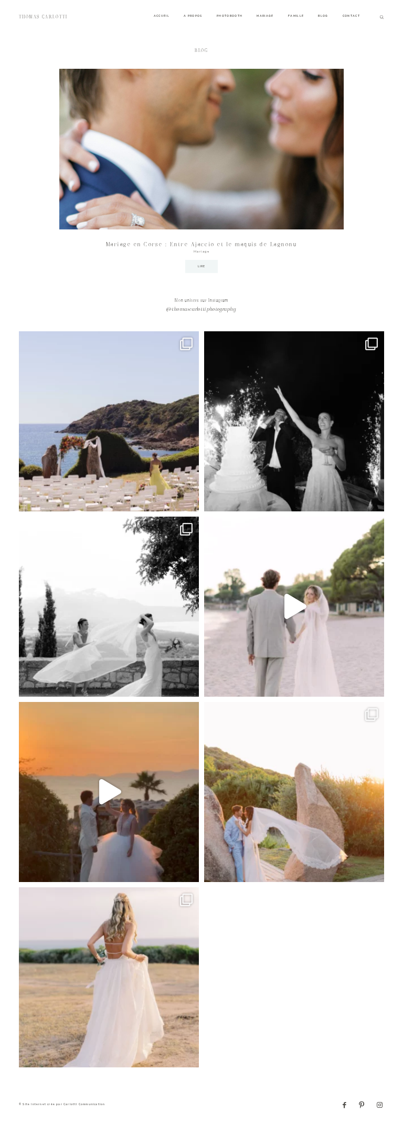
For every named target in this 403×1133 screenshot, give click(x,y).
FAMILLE (296, 16)
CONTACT (351, 16)
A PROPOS (193, 16)
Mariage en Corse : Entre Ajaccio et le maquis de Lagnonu (201, 244)
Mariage (202, 251)
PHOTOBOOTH (230, 16)
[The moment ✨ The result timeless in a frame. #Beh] (294, 607)
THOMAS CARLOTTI (43, 17)
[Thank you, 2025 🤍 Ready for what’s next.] (294, 792)
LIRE (202, 266)
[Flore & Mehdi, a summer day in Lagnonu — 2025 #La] (109, 792)
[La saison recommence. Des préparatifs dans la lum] (294, 421)
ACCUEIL (161, 16)
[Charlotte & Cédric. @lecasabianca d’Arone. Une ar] (109, 421)
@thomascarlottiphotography (201, 309)
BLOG (323, 16)
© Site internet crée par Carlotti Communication (62, 1104)
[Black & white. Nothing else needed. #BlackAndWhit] (109, 607)
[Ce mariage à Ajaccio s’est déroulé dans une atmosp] (109, 977)
